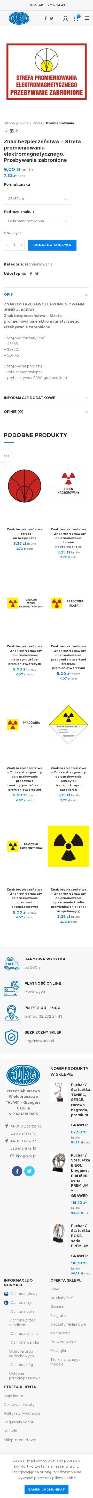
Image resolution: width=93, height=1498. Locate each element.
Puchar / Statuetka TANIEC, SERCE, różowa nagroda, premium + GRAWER (80, 1105)
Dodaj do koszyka (52, 245)
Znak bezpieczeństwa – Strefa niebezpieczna (24, 534)
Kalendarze (60, 1333)
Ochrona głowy (23, 1294)
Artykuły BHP (61, 1298)
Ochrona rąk (21, 1303)
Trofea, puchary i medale (65, 1362)
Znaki (37, 123)
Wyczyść (14, 233)
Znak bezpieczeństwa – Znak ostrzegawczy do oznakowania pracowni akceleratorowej (24, 898)
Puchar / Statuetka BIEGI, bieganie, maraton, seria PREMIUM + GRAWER (80, 1176)
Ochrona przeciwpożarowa (25, 1376)
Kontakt (11, 1431)
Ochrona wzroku (24, 1342)
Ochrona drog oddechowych (21, 1354)
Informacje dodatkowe (29, 398)
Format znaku (17, 185)
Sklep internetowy (20, 1440)
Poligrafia (58, 1316)
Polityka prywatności (22, 1413)
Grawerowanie (63, 1342)
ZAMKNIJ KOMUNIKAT (46, 1489)
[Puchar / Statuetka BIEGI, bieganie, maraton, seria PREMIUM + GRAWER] (58, 1184)
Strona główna (16, 123)
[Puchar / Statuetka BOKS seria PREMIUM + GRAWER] (58, 1250)
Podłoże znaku (18, 212)
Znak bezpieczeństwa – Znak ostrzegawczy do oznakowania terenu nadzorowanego (68, 538)
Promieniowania (60, 123)
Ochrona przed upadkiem (22, 1323)
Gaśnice (57, 1307)
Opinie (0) (14, 412)
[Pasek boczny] (6, 456)
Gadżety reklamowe (68, 1324)
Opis (8, 294)
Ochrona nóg (21, 1365)
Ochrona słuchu (24, 1334)
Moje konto (13, 1396)
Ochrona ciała (22, 1312)
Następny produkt (16, 131)
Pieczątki (58, 1351)
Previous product (6, 131)
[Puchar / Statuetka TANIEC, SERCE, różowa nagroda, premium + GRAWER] (58, 1114)
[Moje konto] (65, 18)
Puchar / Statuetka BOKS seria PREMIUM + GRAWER (80, 1241)
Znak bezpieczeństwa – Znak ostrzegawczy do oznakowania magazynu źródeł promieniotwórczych (24, 655)
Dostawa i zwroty (19, 1405)
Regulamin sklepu (19, 1422)
